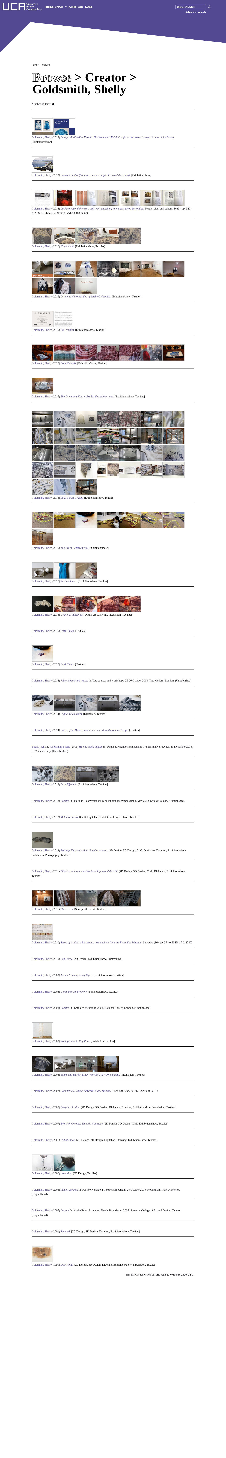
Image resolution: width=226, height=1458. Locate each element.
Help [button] (80, 6)
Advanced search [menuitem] (195, 12)
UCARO (35, 65)
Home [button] (49, 6)
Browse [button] (59, 6)
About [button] (72, 6)
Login (88, 6)
